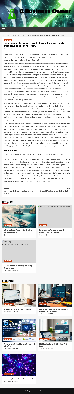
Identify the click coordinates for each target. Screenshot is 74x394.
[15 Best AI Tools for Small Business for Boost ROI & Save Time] (19, 330)
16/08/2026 (50, 348)
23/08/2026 (50, 313)
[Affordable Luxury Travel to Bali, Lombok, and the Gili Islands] (19, 216)
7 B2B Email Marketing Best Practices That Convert (53, 345)
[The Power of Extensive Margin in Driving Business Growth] (19, 251)
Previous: (18, 191)
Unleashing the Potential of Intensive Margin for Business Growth (52, 231)
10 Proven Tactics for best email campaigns (17, 309)
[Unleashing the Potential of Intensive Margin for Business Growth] (55, 216)
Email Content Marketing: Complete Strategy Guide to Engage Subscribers (53, 310)
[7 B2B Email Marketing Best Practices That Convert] (55, 330)
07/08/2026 (15, 381)
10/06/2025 (15, 235)
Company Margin (9, 304)
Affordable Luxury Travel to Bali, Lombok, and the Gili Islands (18, 231)
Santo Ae (7, 49)
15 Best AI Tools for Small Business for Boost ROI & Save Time (19, 345)
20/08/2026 (15, 348)
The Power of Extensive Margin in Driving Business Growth (18, 266)
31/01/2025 (50, 235)
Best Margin (8, 40)
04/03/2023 (15, 49)
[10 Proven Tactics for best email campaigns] (19, 295)
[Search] (70, 29)
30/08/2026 (15, 311)
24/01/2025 (15, 270)
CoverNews (44, 391)
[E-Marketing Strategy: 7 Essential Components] (19, 365)
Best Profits (43, 304)
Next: (55, 190)
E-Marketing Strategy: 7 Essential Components (19, 379)
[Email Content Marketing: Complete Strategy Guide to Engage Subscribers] (55, 295)
